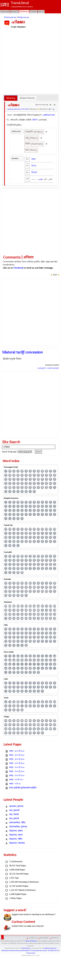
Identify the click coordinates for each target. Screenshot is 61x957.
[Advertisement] (30, 60)
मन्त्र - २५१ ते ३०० (16, 763)
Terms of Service (31, 941)
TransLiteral (26, 948)
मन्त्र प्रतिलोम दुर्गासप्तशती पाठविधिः (23, 788)
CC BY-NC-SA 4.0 (53, 951)
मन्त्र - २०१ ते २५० (16, 767)
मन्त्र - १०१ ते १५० (16, 775)
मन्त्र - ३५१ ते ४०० (16, 755)
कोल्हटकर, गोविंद (15, 839)
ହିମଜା (33, 165)
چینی (40, 179)
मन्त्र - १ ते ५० (15, 784)
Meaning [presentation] (10, 98)
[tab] (10, 98)
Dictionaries (10, 17)
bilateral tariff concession (22, 352)
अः (10, 471)
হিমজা (33, 159)
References (23, 17)
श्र (10, 487)
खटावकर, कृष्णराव (16, 806)
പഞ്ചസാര (48, 114)
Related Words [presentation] (27, 98)
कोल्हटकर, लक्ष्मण (16, 835)
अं (14, 471)
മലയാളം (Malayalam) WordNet (18, 109)
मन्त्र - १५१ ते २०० (16, 771)
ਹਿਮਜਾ (34, 172)
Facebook (18, 267)
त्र (38, 479)
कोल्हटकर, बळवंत (16, 831)
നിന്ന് (34, 119)
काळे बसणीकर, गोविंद (17, 823)
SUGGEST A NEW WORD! (48, 368)
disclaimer (44, 938)
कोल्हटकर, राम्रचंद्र (17, 843)
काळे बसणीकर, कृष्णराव (18, 827)
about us (55, 938)
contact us (32, 938)
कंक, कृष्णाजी (14, 810)
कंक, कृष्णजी (14, 818)
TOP (55, 275)
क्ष (26, 475)
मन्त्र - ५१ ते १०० (16, 780)
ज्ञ (54, 475)
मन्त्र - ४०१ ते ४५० (16, 751)
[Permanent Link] (50, 109)
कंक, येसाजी (14, 814)
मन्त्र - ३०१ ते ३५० (16, 759)
